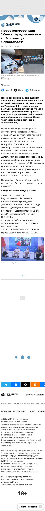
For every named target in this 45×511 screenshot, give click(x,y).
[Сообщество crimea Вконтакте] (15, 384)
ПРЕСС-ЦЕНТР (19, 411)
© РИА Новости (6, 263)
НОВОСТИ (6, 411)
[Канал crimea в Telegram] (6, 384)
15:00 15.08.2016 (7, 46)
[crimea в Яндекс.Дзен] (25, 384)
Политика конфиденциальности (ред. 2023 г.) (21, 440)
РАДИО (31, 411)
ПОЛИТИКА (6, 403)
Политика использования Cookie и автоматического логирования (16, 436)
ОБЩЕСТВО (18, 403)
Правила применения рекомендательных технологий (19, 444)
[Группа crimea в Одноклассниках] (35, 384)
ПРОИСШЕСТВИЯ (31, 403)
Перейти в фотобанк (7, 79)
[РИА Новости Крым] (10, 25)
